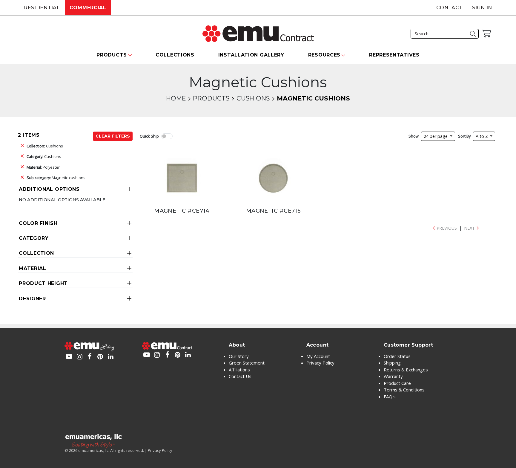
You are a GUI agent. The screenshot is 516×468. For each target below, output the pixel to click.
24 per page (436, 136)
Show (413, 136)
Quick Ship (149, 136)
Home (176, 98)
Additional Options (49, 189)
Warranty (393, 376)
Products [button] (111, 55)
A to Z (482, 136)
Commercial (88, 7)
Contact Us (240, 376)
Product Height (43, 283)
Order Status (397, 356)
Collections (175, 55)
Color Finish (38, 223)
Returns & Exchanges (406, 370)
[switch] (167, 136)
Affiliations (239, 370)
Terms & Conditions (404, 390)
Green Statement (247, 363)
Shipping (392, 363)
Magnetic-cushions (56, 177)
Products (211, 98)
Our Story (239, 356)
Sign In (482, 7)
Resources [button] (324, 55)
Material (32, 268)
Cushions (253, 98)
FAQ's (390, 397)
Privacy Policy (320, 363)
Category (34, 238)
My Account (318, 356)
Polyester (43, 167)
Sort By (464, 136)
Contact (449, 7)
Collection (36, 253)
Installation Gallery (251, 55)
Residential (42, 7)
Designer (32, 298)
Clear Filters (113, 136)
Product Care (397, 383)
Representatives (394, 55)
